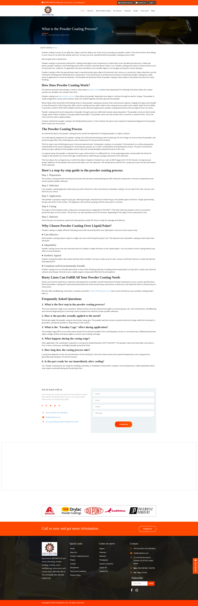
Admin (54, 48)
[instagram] (136, 591)
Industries (127, 11)
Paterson (103, 552)
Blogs (153, 11)
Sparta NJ (103, 567)
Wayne (102, 548)
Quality (135, 11)
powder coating (94, 89)
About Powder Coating (103, 11)
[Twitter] (50, 406)
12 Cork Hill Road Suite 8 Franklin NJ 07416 (62, 422)
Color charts (145, 11)
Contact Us (141, 3)
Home (83, 11)
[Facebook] (42, 406)
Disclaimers (74, 567)
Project (72, 560)
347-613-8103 (66, 2)
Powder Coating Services (79, 556)
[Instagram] (46, 406)
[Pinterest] (59, 406)
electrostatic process (67, 96)
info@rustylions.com (51, 2)
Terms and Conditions (78, 571)
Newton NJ (104, 571)
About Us (90, 11)
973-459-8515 (79, 2)
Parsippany (104, 560)
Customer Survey (126, 3)
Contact (73, 564)
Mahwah (103, 556)
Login (151, 3)
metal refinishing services (100, 291)
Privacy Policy (75, 575)
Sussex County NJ (106, 564)
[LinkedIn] (55, 406)
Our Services (117, 11)
